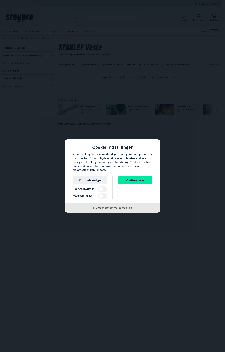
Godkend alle (135, 180)
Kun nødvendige (90, 180)
